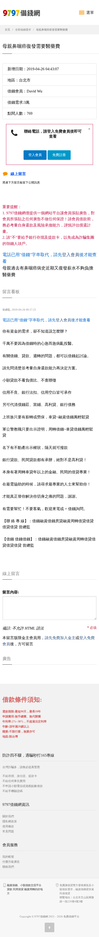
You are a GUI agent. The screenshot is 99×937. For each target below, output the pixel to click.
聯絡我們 (8, 866)
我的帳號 (8, 856)
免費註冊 (59, 155)
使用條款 (8, 826)
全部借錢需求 (23, 29)
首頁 (7, 29)
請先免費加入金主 (60, 638)
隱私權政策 (9, 821)
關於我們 (8, 816)
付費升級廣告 (11, 861)
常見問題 (8, 831)
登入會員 (35, 155)
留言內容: (10, 592)
